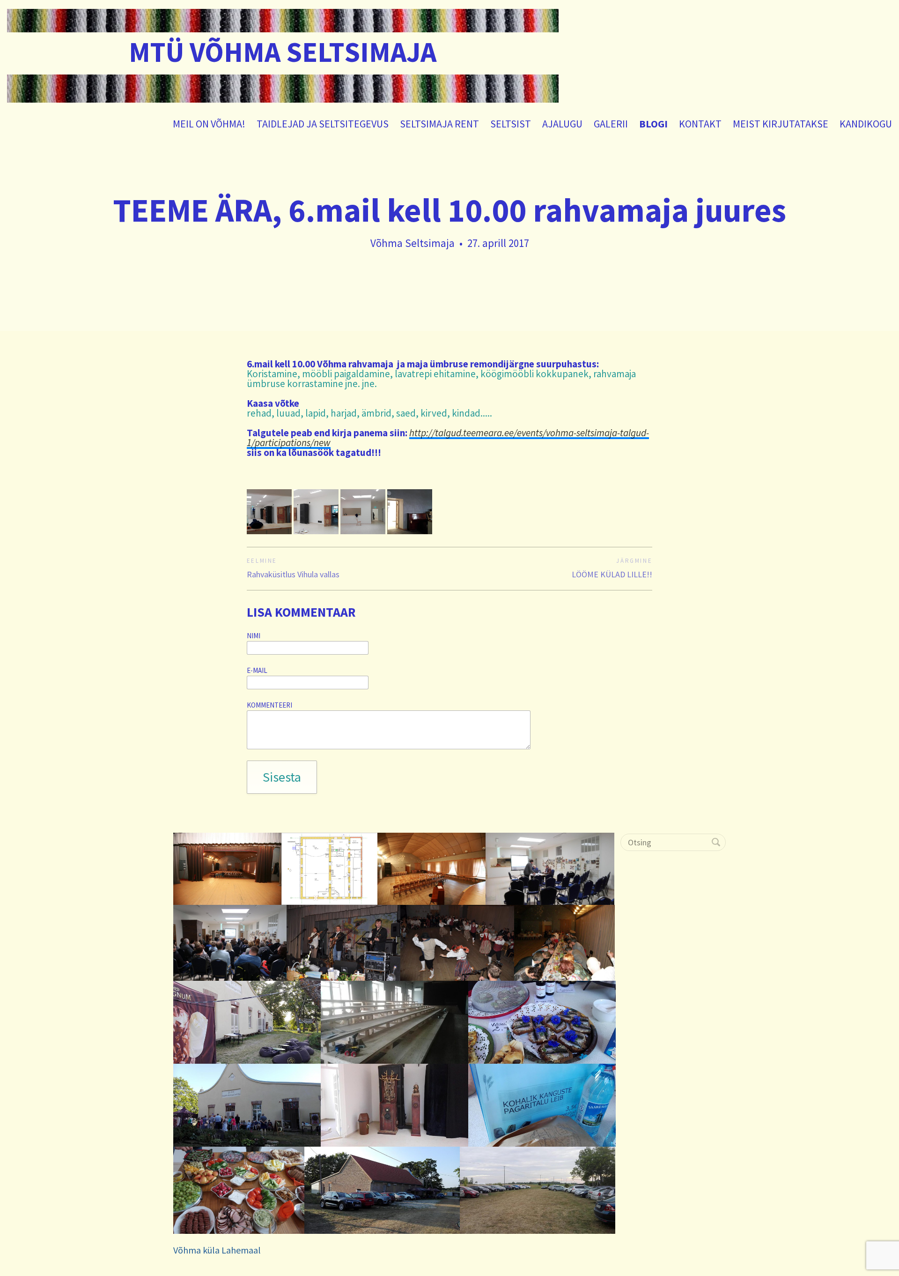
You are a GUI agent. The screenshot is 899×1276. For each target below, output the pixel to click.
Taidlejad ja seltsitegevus (323, 124)
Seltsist (510, 124)
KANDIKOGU (866, 124)
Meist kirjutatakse (780, 124)
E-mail (257, 670)
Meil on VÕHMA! (209, 124)
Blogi (653, 124)
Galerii (611, 124)
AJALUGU (562, 124)
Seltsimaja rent (439, 124)
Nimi (253, 636)
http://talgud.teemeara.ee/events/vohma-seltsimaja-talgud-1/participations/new (448, 437)
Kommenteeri (269, 705)
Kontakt (700, 124)
